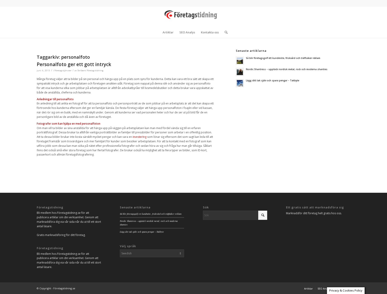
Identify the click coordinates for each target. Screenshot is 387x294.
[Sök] (225, 32)
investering (139, 137)
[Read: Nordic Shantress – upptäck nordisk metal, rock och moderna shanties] (240, 72)
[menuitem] (168, 32)
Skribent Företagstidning (90, 70)
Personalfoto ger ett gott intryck (74, 64)
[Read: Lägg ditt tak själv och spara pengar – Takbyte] (240, 83)
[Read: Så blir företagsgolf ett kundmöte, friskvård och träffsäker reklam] (240, 61)
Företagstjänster (62, 70)
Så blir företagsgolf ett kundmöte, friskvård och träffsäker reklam (283, 58)
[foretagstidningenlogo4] (193, 16)
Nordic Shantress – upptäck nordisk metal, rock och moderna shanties (286, 69)
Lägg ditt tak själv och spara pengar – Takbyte (272, 80)
